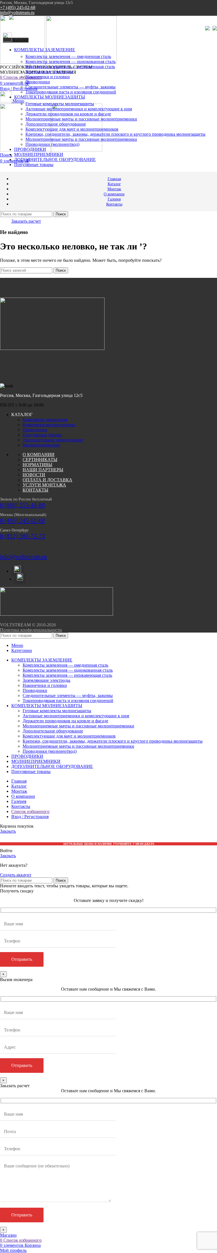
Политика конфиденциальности (31, 629)
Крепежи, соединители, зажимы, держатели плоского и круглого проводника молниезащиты (115, 134)
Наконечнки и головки (47, 76)
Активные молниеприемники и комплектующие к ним (78, 108)
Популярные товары (42, 434)
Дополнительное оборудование (55, 124)
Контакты (35, 490)
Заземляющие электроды (49, 71)
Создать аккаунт (15, 874)
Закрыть (8, 831)
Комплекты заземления (45, 419)
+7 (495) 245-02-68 (17, 7)
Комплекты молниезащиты (49, 424)
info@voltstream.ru (17, 12)
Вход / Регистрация (30, 816)
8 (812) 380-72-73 (22, 536)
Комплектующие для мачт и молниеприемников (71, 129)
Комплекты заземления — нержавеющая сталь (70, 66)
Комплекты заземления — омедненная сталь (68, 56)
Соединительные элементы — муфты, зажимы (70, 86)
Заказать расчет (26, 221)
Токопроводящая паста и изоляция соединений (70, 92)
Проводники (37, 81)
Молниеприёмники (41, 445)
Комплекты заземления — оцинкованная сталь (70, 61)
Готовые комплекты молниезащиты (59, 103)
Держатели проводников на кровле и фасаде (68, 113)
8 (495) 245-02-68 (22, 520)
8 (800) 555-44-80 (22, 505)
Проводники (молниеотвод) (52, 144)
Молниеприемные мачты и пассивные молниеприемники (81, 119)
